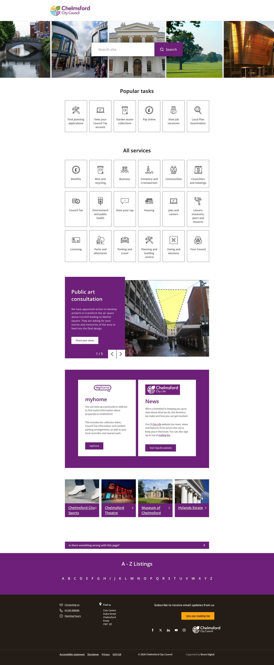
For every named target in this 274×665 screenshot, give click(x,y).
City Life (157, 424)
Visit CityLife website (161, 447)
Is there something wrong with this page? (94, 545)
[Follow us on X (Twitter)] (160, 630)
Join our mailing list (198, 616)
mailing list (164, 435)
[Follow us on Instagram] (184, 630)
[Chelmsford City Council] (85, 11)
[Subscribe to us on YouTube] (176, 630)
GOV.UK (117, 654)
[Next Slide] (121, 354)
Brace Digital (207, 654)
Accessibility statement (72, 654)
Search (171, 49)
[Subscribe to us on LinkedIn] (168, 630)
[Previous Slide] (112, 354)
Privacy (106, 654)
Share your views (85, 340)
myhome (94, 445)
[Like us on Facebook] (152, 630)
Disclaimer (93, 654)
